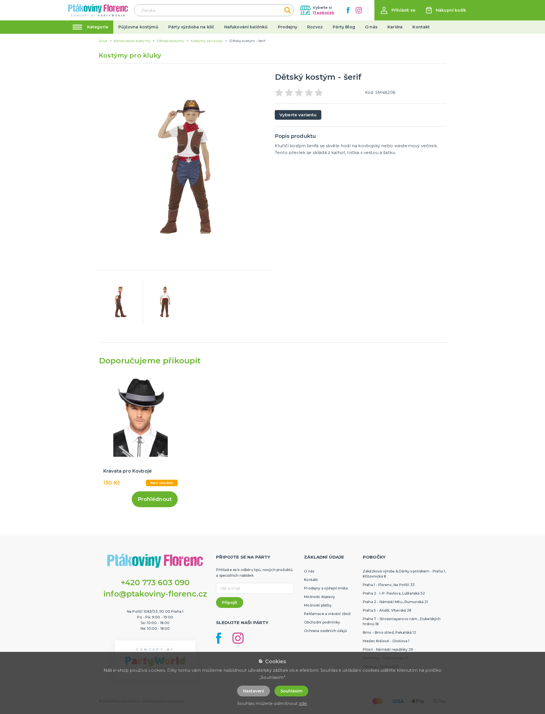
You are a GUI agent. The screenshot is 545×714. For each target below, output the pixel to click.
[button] (398, 10)
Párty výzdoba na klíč (191, 27)
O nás (371, 27)
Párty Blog (344, 27)
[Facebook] (348, 10)
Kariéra (395, 27)
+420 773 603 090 (155, 582)
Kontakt (421, 27)
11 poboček (323, 12)
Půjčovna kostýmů (138, 27)
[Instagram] (359, 10)
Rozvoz (315, 27)
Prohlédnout (155, 499)
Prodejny (287, 27)
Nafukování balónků (246, 27)
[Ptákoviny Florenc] (98, 10)
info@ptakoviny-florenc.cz (155, 594)
